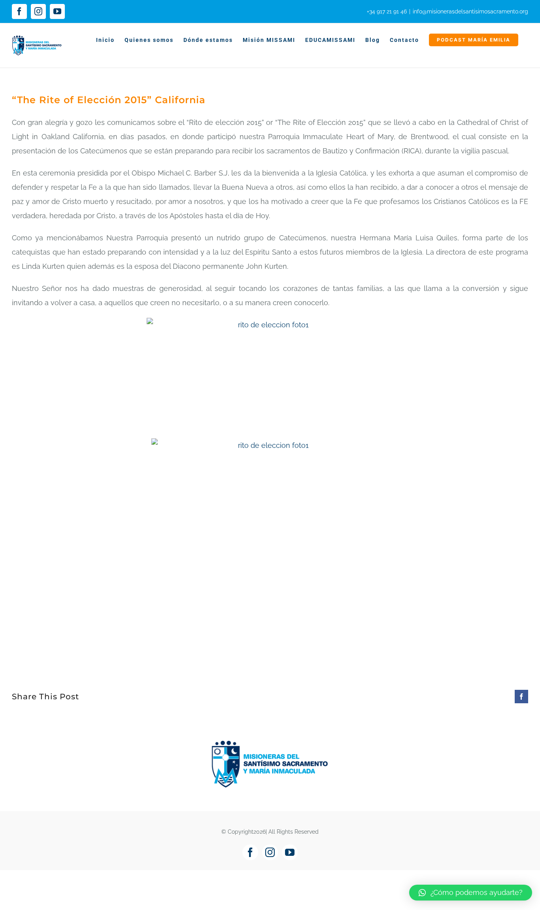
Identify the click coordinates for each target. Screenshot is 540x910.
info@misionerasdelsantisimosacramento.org (470, 11)
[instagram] (270, 852)
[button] (470, 893)
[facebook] (250, 852)
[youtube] (290, 852)
